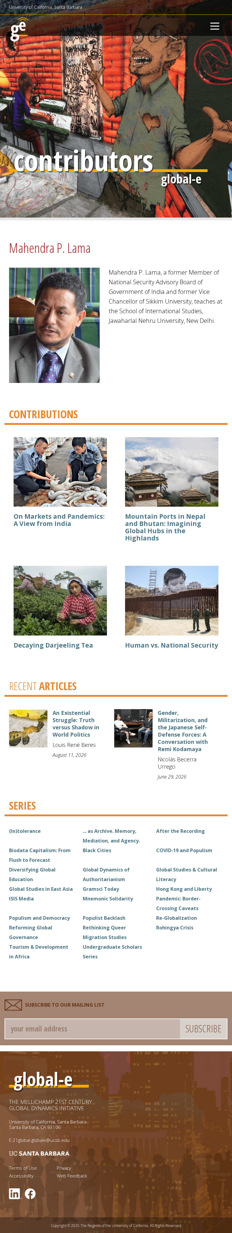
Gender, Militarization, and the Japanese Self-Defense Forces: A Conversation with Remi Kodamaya (183, 731)
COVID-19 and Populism (184, 850)
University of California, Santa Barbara (45, 7)
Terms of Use (23, 1168)
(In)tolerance (25, 831)
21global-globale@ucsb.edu (41, 1140)
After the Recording (180, 831)
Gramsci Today (101, 889)
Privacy (64, 1168)
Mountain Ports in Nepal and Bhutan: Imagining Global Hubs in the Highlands (165, 527)
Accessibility (21, 1176)
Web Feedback (72, 1176)
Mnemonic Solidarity (108, 898)
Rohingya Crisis (174, 927)
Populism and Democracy (39, 918)
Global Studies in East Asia (41, 889)
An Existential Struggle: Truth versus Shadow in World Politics (76, 723)
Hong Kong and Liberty (184, 889)
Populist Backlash (104, 918)
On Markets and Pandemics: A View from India (59, 520)
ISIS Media (21, 898)
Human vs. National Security (171, 645)
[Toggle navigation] (215, 25)
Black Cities (97, 850)
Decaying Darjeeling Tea (53, 645)
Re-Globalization (176, 918)
